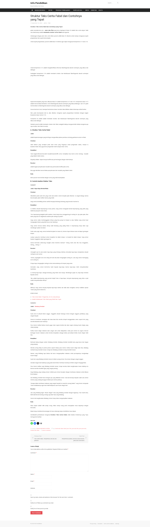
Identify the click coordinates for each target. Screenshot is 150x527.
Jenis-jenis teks (82, 428)
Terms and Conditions (109, 523)
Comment (33, 453)
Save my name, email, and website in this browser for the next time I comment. (51, 497)
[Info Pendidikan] (32, 10)
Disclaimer (100, 523)
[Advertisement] (59, 54)
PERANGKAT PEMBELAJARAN (63, 10)
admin (45, 23)
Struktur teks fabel (34, 430)
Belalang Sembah (39, 306)
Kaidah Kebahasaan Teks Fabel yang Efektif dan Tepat (46, 299)
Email (32, 481)
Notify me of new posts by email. (39, 508)
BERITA (87, 10)
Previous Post (45, 438)
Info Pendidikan (38, 3)
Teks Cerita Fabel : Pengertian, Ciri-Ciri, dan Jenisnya (46, 297)
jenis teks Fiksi (75, 428)
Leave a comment (46, 430)
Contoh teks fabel (59, 428)
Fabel (65, 428)
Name (32, 474)
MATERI (50, 10)
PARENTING (94, 10)
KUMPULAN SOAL (77, 10)
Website (32, 488)
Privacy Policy (93, 523)
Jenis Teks (69, 428)
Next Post (73, 438)
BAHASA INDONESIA (40, 10)
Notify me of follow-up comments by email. (42, 503)
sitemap (117, 523)
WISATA (101, 10)
